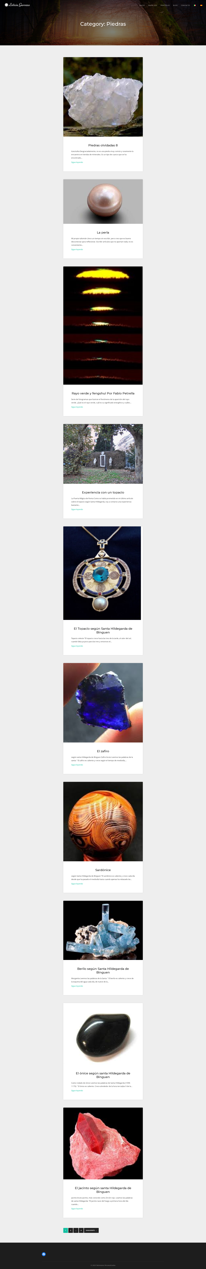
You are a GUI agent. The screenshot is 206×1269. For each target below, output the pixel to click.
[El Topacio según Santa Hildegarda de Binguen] (103, 573)
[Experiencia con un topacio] (103, 454)
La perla (103, 232)
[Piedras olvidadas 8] (103, 97)
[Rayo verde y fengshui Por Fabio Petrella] (103, 325)
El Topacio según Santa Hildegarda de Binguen (103, 630)
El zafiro (103, 751)
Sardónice (103, 870)
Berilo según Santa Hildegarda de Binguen (103, 970)
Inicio (142, 5)
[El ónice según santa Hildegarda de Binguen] (103, 1034)
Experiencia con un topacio (103, 492)
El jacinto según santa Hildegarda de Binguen (103, 1190)
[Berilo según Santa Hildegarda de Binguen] (103, 930)
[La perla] (103, 201)
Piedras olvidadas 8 (103, 145)
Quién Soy (152, 5)
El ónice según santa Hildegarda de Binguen (103, 1075)
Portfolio (165, 5)
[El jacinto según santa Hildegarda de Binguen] (103, 1143)
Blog (175, 5)
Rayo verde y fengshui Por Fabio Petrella (103, 393)
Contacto (185, 5)
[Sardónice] (103, 821)
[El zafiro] (103, 702)
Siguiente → (91, 1230)
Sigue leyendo (77, 162)
